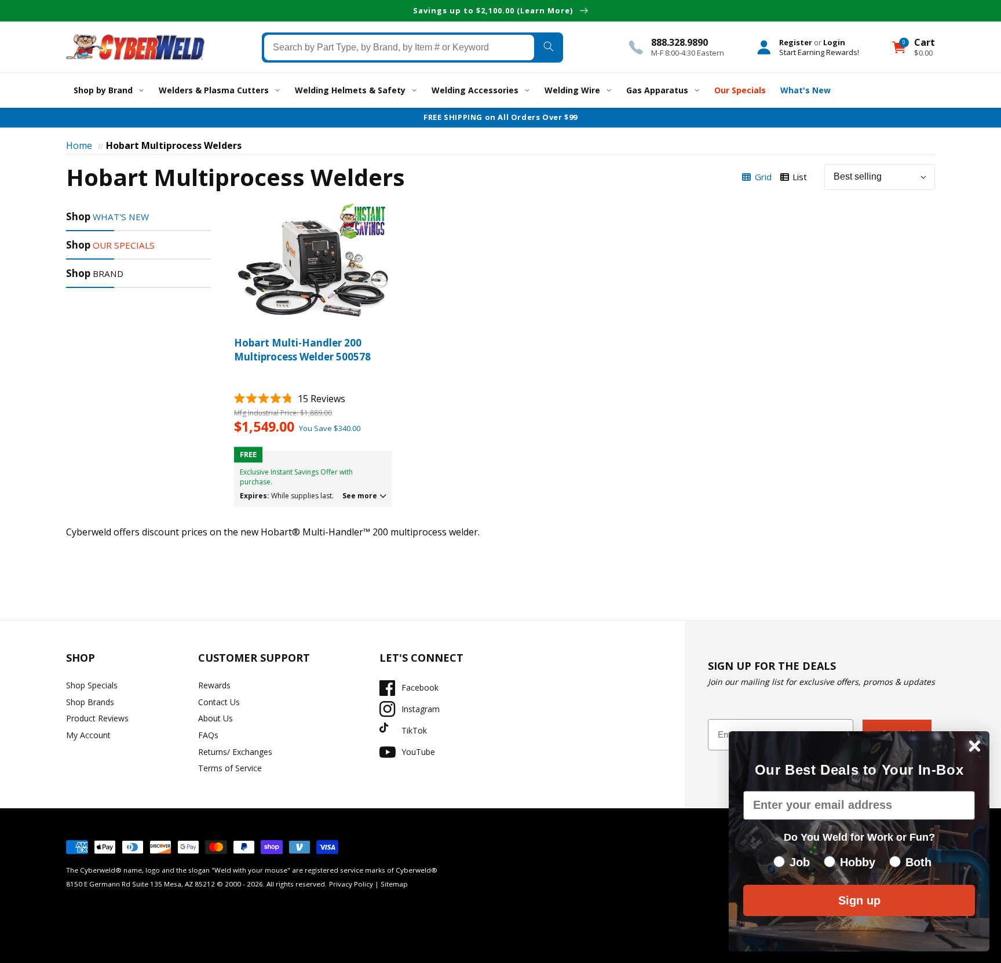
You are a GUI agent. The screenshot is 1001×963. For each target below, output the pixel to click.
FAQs (208, 735)
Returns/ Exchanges (235, 751)
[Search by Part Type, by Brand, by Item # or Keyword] (548, 47)
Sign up (859, 900)
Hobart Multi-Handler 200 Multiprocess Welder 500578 (302, 349)
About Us (215, 718)
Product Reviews (97, 718)
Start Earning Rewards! (819, 51)
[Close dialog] (975, 746)
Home (79, 145)
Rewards (214, 685)
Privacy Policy (351, 884)
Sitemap (394, 884)
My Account (88, 735)
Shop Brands (90, 701)
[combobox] (399, 47)
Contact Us (219, 701)
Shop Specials (92, 685)
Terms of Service (230, 768)
